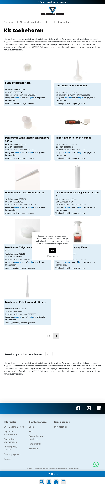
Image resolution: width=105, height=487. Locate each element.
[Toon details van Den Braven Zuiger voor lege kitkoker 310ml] (27, 231)
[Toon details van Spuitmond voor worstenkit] (77, 70)
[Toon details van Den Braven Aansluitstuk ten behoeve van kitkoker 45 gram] (27, 122)
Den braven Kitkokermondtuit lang (25, 302)
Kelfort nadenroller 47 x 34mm (73, 137)
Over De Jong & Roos (14, 426)
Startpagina (9, 22)
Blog (31, 431)
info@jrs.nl (8, 47)
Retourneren (35, 443)
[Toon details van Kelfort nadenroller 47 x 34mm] (77, 122)
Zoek (31, 426)
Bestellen (33, 448)
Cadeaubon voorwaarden (10, 440)
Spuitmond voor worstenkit (71, 85)
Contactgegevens (12, 454)
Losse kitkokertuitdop (18, 82)
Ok (52, 250)
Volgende (56, 336)
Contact (7, 459)
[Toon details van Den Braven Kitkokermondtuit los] (27, 177)
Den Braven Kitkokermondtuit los (24, 192)
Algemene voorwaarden (10, 433)
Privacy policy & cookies (11, 448)
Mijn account (60, 426)
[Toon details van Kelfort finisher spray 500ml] (77, 231)
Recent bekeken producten (36, 438)
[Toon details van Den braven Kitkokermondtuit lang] (27, 286)
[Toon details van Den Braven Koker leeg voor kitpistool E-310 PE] (77, 177)
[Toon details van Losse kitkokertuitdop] (27, 67)
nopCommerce (74, 468)
